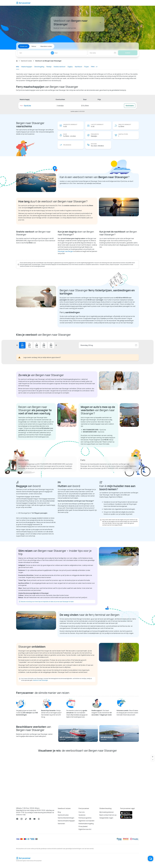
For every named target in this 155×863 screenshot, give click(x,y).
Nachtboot (78, 67)
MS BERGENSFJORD (109, 737)
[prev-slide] (17, 345)
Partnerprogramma (85, 818)
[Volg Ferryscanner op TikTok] (26, 819)
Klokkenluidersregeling (86, 824)
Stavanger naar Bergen (65, 251)
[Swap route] (52, 52)
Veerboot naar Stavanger (40, 680)
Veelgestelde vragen (106, 818)
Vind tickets (130, 106)
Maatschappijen (26, 67)
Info (17, 67)
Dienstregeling (39, 67)
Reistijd (48, 67)
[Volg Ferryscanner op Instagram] (21, 819)
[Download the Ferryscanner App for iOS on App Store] (126, 813)
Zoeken (127, 53)
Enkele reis (23, 46)
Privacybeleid (83, 826)
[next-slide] (56, 345)
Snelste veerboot (59, 67)
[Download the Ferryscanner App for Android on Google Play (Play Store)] (126, 817)
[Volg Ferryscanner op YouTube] (34, 819)
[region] (77, 779)
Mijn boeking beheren (106, 812)
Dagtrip (70, 67)
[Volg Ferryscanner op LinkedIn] (30, 819)
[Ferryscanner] (23, 3)
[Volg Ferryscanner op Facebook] (17, 819)
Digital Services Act (85, 829)
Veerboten (61, 824)
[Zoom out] (152, 759)
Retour (34, 46)
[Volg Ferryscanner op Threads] (39, 819)
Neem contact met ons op (107, 815)
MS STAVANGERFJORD (69, 737)
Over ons (82, 812)
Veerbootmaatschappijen (66, 821)
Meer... (93, 67)
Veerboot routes (26, 61)
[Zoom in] (152, 756)
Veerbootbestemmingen (66, 818)
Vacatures (82, 815)
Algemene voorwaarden (86, 821)
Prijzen (86, 67)
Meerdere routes (46, 46)
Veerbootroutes (63, 815)
